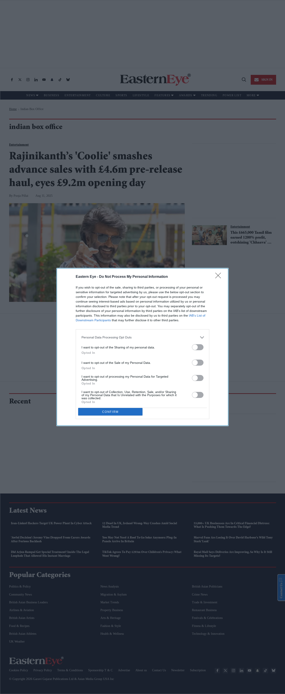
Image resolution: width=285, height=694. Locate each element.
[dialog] (142, 347)
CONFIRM (110, 412)
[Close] (219, 277)
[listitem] (142, 337)
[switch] (198, 347)
